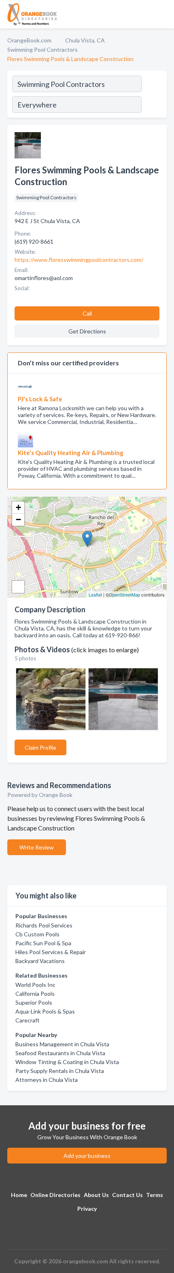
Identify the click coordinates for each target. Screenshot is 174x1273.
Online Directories (55, 1194)
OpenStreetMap (124, 594)
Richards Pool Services (43, 925)
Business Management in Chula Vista (62, 1044)
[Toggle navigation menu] (163, 14)
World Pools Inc (35, 984)
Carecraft (27, 1020)
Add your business (87, 1155)
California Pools (35, 993)
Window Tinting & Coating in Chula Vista (67, 1061)
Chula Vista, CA (85, 40)
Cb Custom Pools (37, 934)
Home (19, 1194)
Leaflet (95, 594)
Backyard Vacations (40, 960)
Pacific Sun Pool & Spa (43, 943)
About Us (96, 1194)
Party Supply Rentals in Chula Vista (59, 1070)
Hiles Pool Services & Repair (50, 951)
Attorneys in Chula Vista (46, 1079)
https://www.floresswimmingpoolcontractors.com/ (79, 259)
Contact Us (127, 1194)
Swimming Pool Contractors (42, 49)
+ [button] (18, 507)
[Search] (154, 95)
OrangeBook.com (29, 40)
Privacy (87, 1208)
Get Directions (87, 331)
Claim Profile (40, 747)
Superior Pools (33, 1002)
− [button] (18, 519)
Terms (154, 1194)
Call (87, 313)
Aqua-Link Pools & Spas (45, 1011)
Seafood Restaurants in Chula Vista (60, 1053)
